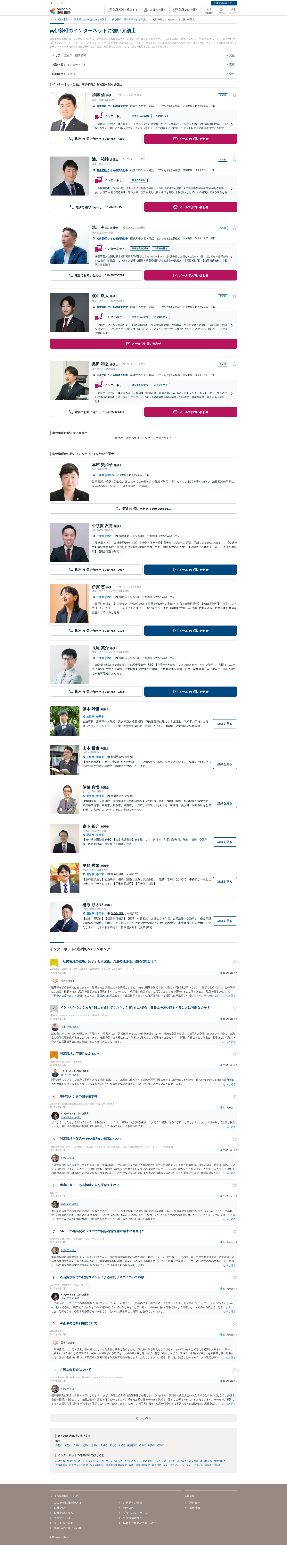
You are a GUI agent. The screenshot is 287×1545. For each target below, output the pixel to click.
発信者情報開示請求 (116, 1465)
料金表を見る (162, 116)
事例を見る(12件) (140, 116)
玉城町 (103, 1445)
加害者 (217, 1465)
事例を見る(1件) (140, 317)
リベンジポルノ (114, 1461)
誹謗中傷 (60, 1461)
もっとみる (143, 1418)
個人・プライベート (173, 1465)
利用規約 (128, 1507)
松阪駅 (115, 756)
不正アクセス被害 (78, 1465)
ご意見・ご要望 (132, 1502)
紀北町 (142, 1445)
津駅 (122, 597)
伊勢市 (100, 716)
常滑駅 (115, 795)
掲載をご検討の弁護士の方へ (141, 1523)
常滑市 (100, 796)
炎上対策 (156, 1465)
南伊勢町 (102, 105)
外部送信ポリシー (134, 1517)
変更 (232, 55)
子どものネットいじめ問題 (138, 1461)
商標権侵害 (220, 1461)
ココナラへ (59, 3)
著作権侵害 (206, 1461)
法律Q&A (59, 1507)
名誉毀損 (71, 1461)
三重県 (100, 474)
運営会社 (194, 1502)
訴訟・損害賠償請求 (139, 1465)
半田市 (100, 874)
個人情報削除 (97, 1465)
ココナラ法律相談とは (67, 1502)
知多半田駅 (117, 874)
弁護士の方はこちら (224, 3)
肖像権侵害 (61, 1465)
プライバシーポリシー (136, 1512)
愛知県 (90, 796)
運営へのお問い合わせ (67, 1528)
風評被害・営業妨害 (187, 1461)
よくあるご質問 (63, 1523)
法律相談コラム (63, 1512)
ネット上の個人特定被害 (91, 1461)
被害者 (208, 1465)
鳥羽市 (76, 1445)
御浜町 (151, 1445)
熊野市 (85, 1445)
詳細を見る (224, 723)
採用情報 (194, 1507)
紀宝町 (160, 1445)
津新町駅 (124, 535)
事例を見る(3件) (140, 248)
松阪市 (110, 474)
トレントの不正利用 (164, 1461)
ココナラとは (62, 1517)
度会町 (112, 1445)
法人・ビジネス (194, 1465)
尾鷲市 (67, 1445)
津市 (108, 536)
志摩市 (94, 1445)
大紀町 (121, 1445)
